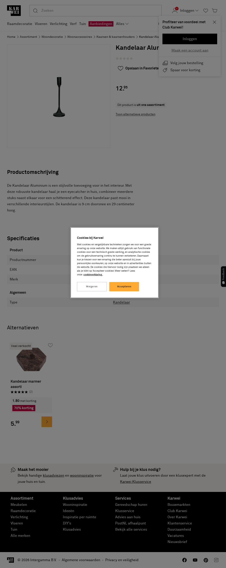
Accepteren (124, 286)
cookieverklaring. (93, 274)
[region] (114, 262)
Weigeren (92, 286)
